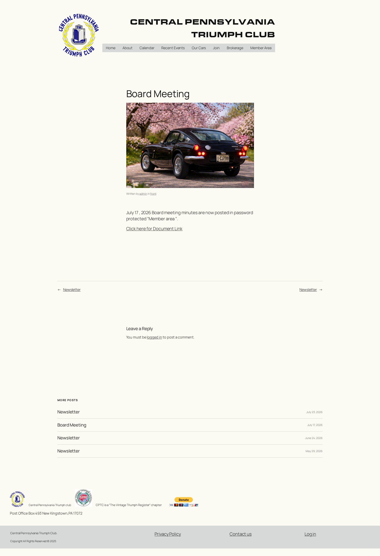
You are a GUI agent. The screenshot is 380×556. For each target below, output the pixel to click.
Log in (310, 534)
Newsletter (72, 289)
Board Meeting (71, 425)
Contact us (241, 534)
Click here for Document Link (154, 229)
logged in (154, 337)
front (153, 194)
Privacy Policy (168, 534)
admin (143, 194)
